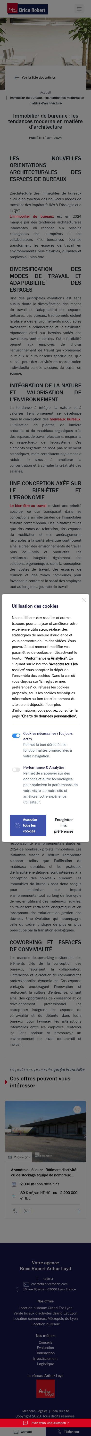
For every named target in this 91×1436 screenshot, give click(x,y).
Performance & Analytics (43, 767)
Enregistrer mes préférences (63, 825)
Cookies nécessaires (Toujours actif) (48, 736)
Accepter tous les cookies (30, 825)
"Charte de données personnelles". (49, 716)
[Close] (84, 599)
